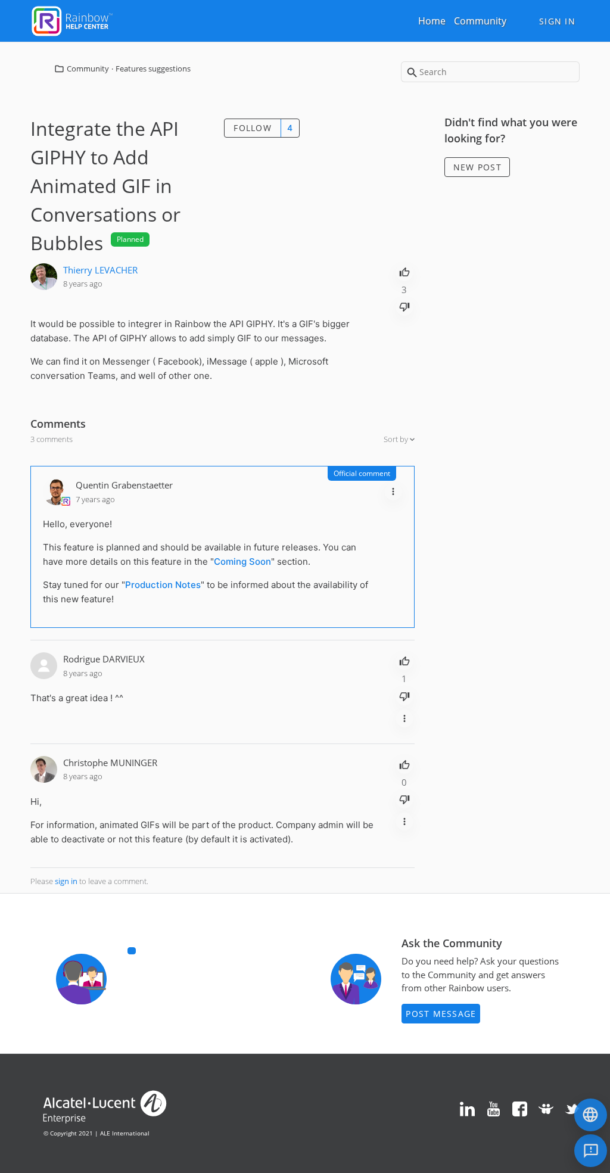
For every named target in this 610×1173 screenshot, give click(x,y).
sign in (66, 881)
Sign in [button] (557, 21)
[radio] (404, 271)
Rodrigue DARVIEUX (104, 659)
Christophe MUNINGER (110, 762)
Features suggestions (153, 68)
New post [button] (477, 167)
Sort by (397, 439)
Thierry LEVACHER (100, 270)
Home (432, 20)
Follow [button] (253, 127)
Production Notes (163, 584)
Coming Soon (242, 561)
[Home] (72, 20)
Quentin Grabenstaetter (124, 485)
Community (480, 20)
